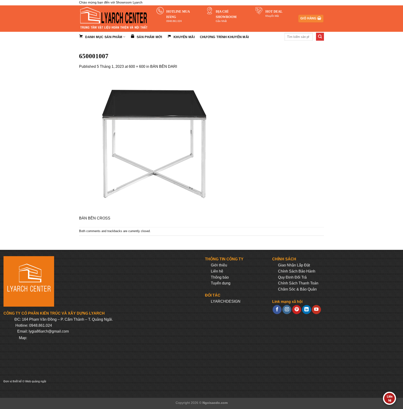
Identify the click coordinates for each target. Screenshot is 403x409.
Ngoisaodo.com (215, 403)
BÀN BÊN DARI (163, 66)
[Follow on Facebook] (277, 309)
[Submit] (320, 37)
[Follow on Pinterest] (296, 309)
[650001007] (149, 145)
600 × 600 (137, 66)
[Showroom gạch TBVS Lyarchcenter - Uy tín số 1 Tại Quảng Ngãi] (114, 18)
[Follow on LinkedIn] (306, 309)
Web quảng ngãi (35, 381)
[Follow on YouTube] (316, 309)
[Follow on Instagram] (286, 309)
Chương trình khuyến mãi (224, 37)
